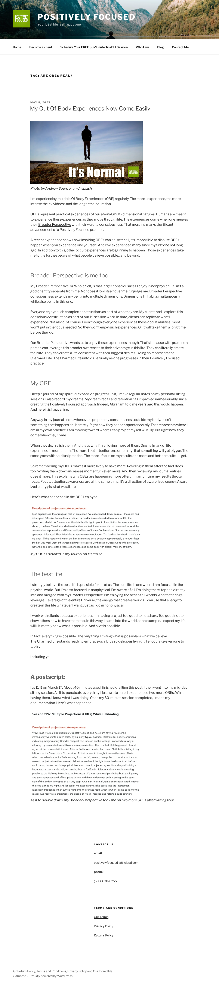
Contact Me (180, 47)
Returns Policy (103, 935)
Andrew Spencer (58, 188)
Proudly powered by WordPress (51, 976)
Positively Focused (86, 17)
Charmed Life (41, 358)
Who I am (142, 47)
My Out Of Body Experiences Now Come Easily (90, 108)
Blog (160, 47)
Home (17, 47)
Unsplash (84, 188)
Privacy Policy (103, 926)
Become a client (40, 47)
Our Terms (101, 917)
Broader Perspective (54, 224)
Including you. (41, 657)
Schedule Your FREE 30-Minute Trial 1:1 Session (94, 47)
